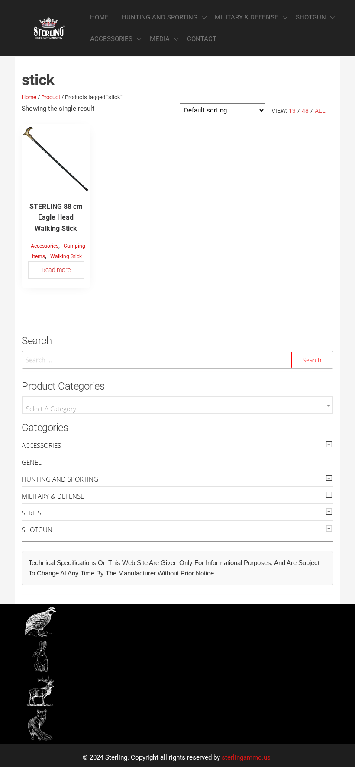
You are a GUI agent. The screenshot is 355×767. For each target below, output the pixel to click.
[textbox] (177, 408)
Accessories (111, 39)
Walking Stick (66, 256)
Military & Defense (246, 17)
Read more (56, 269)
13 (292, 110)
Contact (201, 39)
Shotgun (311, 17)
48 (305, 110)
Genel (32, 462)
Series (31, 512)
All (320, 110)
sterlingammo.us (246, 757)
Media (160, 39)
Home (99, 17)
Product (50, 97)
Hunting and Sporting (159, 17)
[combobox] (177, 405)
